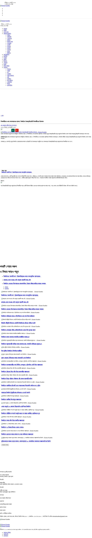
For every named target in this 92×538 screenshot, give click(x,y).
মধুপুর (8, 51)
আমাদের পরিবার (7, 532)
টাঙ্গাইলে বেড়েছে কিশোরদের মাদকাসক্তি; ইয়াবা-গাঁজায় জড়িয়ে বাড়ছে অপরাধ (25, 283)
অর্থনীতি (9, 74)
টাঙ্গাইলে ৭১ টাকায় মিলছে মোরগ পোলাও (12, 427)
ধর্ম (7, 72)
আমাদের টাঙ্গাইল (7, 33)
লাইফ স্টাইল (6, 66)
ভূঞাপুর (9, 49)
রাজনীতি (5, 56)
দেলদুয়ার (9, 43)
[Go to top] (0, 528)
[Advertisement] (46, 101)
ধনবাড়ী (8, 45)
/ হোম (2, 115)
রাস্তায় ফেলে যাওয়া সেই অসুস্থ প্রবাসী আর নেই (17, 280)
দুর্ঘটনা (5, 59)
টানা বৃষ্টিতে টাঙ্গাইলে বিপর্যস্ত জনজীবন (11, 351)
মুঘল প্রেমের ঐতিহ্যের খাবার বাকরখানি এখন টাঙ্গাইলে (16, 358)
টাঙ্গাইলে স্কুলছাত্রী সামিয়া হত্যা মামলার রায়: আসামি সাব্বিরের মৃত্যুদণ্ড (21, 344)
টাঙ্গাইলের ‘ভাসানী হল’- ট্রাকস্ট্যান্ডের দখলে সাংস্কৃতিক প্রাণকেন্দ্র (17, 172)
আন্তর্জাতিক (6, 54)
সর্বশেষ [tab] (6, 287)
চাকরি (5, 64)
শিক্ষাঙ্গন (9, 69)
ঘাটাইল (8, 40)
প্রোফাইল (9, 82)
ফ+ (13, 130)
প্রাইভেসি (6, 534)
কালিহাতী (9, 37)
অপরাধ (5, 58)
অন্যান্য (5, 67)
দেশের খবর (6, 32)
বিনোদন (5, 61)
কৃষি (8, 77)
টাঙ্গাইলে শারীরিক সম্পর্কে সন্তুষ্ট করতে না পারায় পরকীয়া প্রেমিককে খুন (20, 413)
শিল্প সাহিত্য (10, 80)
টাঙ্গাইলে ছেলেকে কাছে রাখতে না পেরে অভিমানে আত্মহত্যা (17, 434)
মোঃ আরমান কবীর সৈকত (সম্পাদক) (9, 125)
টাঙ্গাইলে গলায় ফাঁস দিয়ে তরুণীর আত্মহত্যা (12, 420)
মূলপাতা (5, 28)
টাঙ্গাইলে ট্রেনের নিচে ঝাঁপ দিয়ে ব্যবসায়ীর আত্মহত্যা (15, 372)
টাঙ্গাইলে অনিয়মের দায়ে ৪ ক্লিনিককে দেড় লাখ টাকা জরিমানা (17, 316)
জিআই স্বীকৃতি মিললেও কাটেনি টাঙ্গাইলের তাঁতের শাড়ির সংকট (18, 323)
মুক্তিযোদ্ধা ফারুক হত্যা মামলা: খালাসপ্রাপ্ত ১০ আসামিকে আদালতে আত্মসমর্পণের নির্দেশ (26, 441)
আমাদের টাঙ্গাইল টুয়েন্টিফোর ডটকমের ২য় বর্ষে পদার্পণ (15, 392)
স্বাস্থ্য (8, 70)
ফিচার (8, 83)
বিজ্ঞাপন (2, 181)
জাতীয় (5, 30)
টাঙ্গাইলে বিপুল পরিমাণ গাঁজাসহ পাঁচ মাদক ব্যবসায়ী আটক (16, 379)
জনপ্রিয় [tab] (7, 288)
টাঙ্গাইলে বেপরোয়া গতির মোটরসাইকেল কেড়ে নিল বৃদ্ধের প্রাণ (18, 330)
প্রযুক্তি (9, 79)
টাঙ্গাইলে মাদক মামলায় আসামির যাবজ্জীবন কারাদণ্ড (15, 337)
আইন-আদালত (10, 75)
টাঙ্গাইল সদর (10, 41)
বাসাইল (8, 48)
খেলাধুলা (5, 62)
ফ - (17, 130)
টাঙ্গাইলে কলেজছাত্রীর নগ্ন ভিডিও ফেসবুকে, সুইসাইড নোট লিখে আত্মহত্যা (21, 365)
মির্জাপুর (9, 53)
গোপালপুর (9, 38)
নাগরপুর (9, 46)
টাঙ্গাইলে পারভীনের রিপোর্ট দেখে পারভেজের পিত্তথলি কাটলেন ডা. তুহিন (20, 385)
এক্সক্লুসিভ (9, 85)
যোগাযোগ (6, 535)
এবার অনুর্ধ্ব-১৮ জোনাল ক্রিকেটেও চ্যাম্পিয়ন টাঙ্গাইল (15, 406)
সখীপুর (8, 35)
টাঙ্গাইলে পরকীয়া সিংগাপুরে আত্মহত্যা (11, 399)
